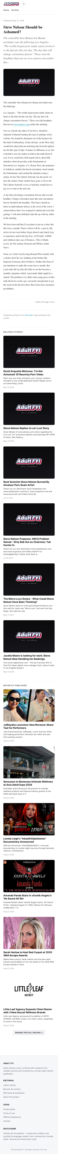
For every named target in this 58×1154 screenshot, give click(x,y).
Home (6, 10)
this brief (29, 315)
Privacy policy (9, 1109)
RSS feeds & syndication (14, 1093)
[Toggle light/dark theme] (23, 4)
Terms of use (9, 1113)
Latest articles (9, 1085)
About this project (11, 1097)
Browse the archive (11, 1089)
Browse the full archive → (29, 1033)
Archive (15, 10)
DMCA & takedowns (12, 1117)
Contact (6, 1121)
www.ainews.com (21, 124)
